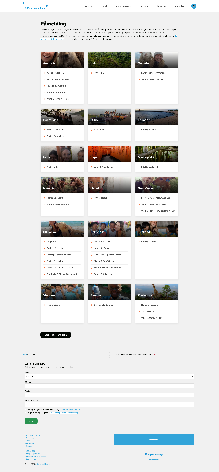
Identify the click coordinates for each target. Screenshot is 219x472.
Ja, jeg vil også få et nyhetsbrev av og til (55, 410)
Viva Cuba (99, 129)
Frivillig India (52, 167)
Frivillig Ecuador (148, 129)
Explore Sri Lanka (55, 248)
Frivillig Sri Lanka (55, 261)
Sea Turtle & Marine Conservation (63, 274)
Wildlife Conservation (151, 318)
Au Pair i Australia (55, 73)
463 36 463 (30, 451)
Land (104, 6)
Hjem (25, 354)
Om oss (144, 6)
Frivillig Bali (99, 73)
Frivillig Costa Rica (55, 136)
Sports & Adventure (103, 274)
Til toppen (153, 460)
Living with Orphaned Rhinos (107, 254)
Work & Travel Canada (152, 79)
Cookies (29, 441)
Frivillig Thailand (149, 241)
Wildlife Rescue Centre (58, 204)
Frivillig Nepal (100, 198)
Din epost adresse (32, 400)
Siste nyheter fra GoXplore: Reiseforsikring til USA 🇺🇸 (135, 354)
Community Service (103, 305)
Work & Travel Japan (104, 167)
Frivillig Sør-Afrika (102, 241)
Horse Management (150, 305)
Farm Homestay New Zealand (155, 198)
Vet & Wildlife (148, 311)
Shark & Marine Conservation (108, 267)
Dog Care (51, 241)
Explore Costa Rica (56, 129)
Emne (27, 373)
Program (88, 6)
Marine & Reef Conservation (107, 261)
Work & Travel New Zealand (154, 204)
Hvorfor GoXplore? (33, 435)
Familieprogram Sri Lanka (59, 254)
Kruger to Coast (102, 248)
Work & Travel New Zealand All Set (158, 211)
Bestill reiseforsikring (56, 335)
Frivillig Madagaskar (150, 167)
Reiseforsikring (123, 6)
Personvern (30, 438)
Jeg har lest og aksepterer (53, 413)
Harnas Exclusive (55, 198)
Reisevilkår (30, 443)
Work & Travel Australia (58, 99)
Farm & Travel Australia (58, 79)
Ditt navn (28, 382)
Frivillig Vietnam (54, 305)
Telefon (28, 391)
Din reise (161, 6)
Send (31, 421)
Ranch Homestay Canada (153, 73)
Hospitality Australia (56, 86)
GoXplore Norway (43, 464)
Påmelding (179, 6)
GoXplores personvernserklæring (64, 413)
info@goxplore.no (33, 454)
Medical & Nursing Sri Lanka (60, 267)
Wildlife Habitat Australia (59, 92)
